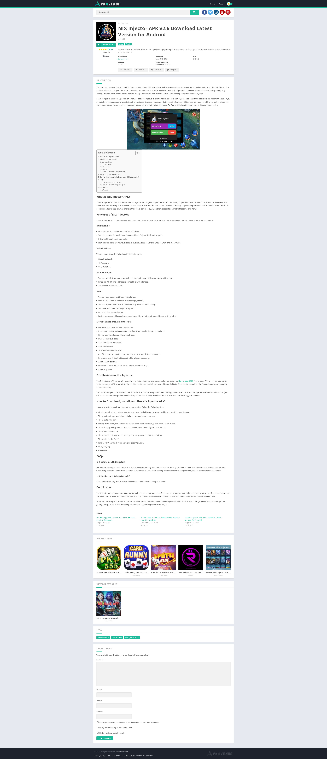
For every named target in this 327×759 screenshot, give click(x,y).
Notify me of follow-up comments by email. (115, 728)
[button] (194, 12)
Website (99, 711)
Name (99, 690)
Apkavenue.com (122, 751)
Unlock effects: (108, 164)
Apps (221, 4)
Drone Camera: (108, 167)
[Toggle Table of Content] (136, 153)
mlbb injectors (103, 638)
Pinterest (157, 70)
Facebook (126, 70)
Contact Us (140, 756)
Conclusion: (104, 187)
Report (107, 56)
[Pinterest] (228, 12)
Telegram (173, 70)
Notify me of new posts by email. (111, 733)
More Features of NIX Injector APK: (114, 172)
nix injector (117, 638)
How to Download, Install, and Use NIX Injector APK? (119, 177)
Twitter (141, 70)
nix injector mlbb (132, 638)
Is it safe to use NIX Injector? (112, 182)
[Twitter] (210, 12)
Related (105, 190)
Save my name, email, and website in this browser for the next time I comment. (129, 722)
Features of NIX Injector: (109, 159)
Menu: (105, 169)
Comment (100, 659)
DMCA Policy (130, 756)
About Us (149, 756)
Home (212, 4)
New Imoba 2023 (185, 381)
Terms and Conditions (115, 756)
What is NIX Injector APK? (109, 157)
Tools (128, 44)
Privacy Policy (100, 756)
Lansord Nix (122, 59)
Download (108, 45)
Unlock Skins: (107, 162)
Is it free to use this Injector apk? (114, 185)
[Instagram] (216, 12)
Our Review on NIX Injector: (110, 174)
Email (99, 701)
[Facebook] (204, 12)
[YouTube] (222, 12)
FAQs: (102, 180)
